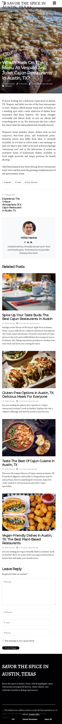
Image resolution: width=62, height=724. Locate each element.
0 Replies (8, 86)
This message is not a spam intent (19, 640)
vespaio (8, 182)
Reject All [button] (48, 719)
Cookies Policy (34, 714)
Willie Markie (10, 84)
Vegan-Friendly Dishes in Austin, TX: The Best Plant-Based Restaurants (27, 539)
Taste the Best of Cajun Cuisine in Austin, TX (28, 463)
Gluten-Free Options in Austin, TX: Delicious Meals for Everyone (28, 395)
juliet (19, 182)
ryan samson (31, 182)
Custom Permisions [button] (29, 719)
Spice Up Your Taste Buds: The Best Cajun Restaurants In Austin (27, 317)
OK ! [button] (13, 719)
